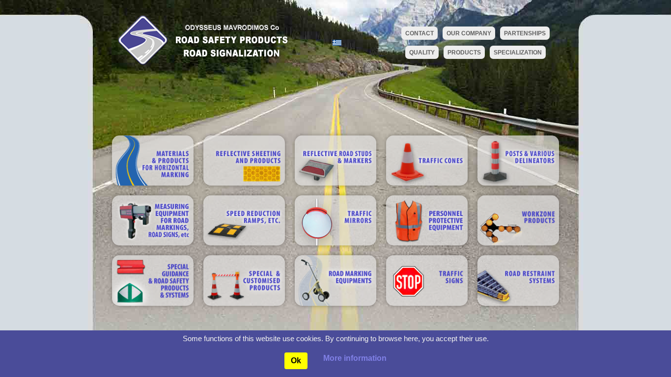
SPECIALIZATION (518, 52)
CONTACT (419, 33)
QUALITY (422, 52)
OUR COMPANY (469, 33)
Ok (296, 360)
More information (355, 358)
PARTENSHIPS (525, 33)
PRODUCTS (464, 52)
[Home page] (200, 39)
